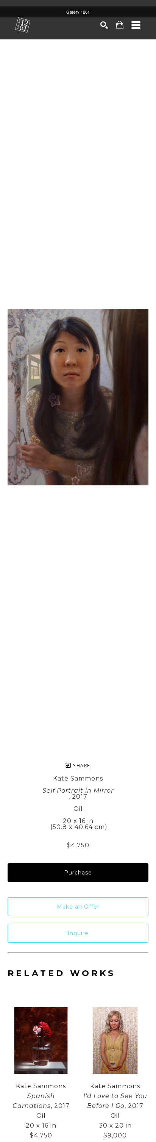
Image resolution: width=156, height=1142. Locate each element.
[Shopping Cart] (120, 24)
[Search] (104, 25)
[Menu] (136, 25)
